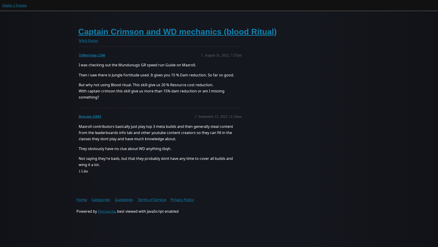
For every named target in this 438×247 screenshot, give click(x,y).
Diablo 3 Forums (14, 5)
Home (81, 199)
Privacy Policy (182, 199)
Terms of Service (152, 199)
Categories (100, 199)
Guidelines (124, 199)
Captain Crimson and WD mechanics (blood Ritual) (177, 31)
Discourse (106, 211)
